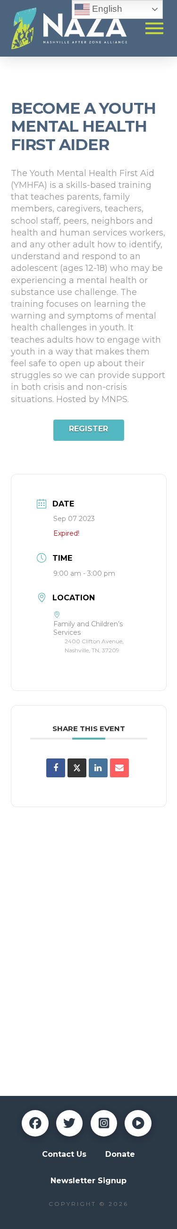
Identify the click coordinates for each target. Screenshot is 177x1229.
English (106, 9)
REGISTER (88, 428)
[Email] (119, 767)
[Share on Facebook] (55, 767)
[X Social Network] (76, 767)
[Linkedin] (98, 767)
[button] (154, 28)
